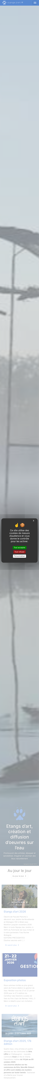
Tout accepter (19, 547)
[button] (3, 435)
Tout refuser (19, 552)
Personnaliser (19, 556)
